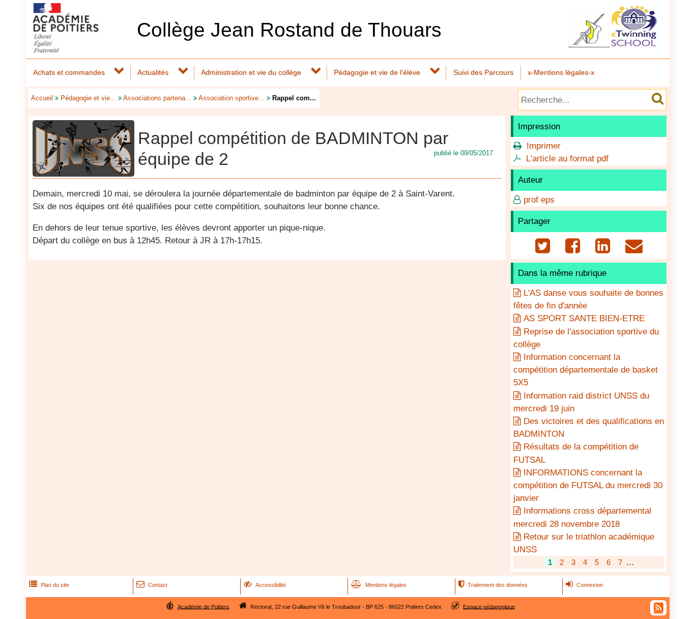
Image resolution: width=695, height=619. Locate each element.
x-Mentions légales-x (561, 72)
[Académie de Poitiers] (79, 49)
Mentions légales (379, 585)
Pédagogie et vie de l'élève (377, 72)
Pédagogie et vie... (88, 98)
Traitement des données (493, 585)
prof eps (539, 200)
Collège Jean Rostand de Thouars (289, 30)
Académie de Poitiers (203, 606)
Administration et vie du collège (251, 72)
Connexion (584, 585)
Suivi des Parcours (483, 72)
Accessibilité (265, 585)
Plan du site (49, 585)
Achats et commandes (69, 72)
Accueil (42, 98)
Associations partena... (157, 98)
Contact (151, 585)
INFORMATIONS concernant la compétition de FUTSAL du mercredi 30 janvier (587, 485)
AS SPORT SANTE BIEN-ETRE (584, 318)
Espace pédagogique (489, 606)
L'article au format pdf (567, 158)
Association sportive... (231, 98)
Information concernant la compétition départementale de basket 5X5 (585, 369)
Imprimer (544, 146)
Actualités (152, 72)
